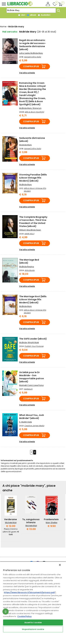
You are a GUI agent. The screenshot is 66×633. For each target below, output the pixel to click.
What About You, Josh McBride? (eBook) (31, 417)
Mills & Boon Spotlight (34, 112)
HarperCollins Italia (32, 57)
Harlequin (28, 389)
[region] (33, 597)
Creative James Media (34, 425)
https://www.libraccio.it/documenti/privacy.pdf (29, 592)
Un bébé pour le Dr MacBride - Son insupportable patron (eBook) (31, 377)
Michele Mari (11, 522)
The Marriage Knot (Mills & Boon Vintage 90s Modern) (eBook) (33, 299)
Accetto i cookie (33, 622)
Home (3, 26)
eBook (32, 15)
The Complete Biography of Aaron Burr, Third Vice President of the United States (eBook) (33, 221)
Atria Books (30, 270)
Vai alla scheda (27, 72)
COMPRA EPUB (31, 66)
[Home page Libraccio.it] (20, 5)
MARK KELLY (29, 233)
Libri (23, 15)
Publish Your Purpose (33, 346)
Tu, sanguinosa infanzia (30, 521)
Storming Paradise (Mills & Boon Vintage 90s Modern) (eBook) (33, 177)
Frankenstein (51, 519)
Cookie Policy (24, 616)
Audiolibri (45, 15)
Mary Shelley (51, 522)
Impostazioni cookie (33, 629)
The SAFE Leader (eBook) (33, 338)
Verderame (10, 519)
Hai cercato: (10, 31)
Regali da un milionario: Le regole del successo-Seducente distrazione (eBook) (32, 45)
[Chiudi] (60, 565)
